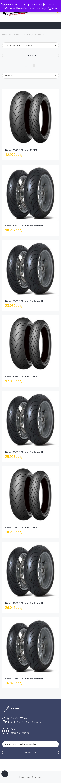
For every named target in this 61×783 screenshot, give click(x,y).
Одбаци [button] (52, 8)
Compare (32, 55)
